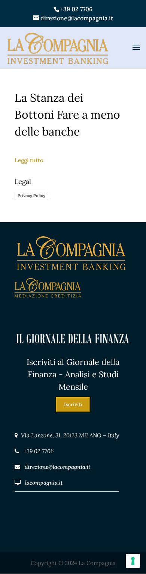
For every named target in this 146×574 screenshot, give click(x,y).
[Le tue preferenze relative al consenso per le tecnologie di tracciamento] (133, 561)
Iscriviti (73, 404)
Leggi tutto (29, 160)
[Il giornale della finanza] (73, 350)
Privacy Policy (31, 195)
